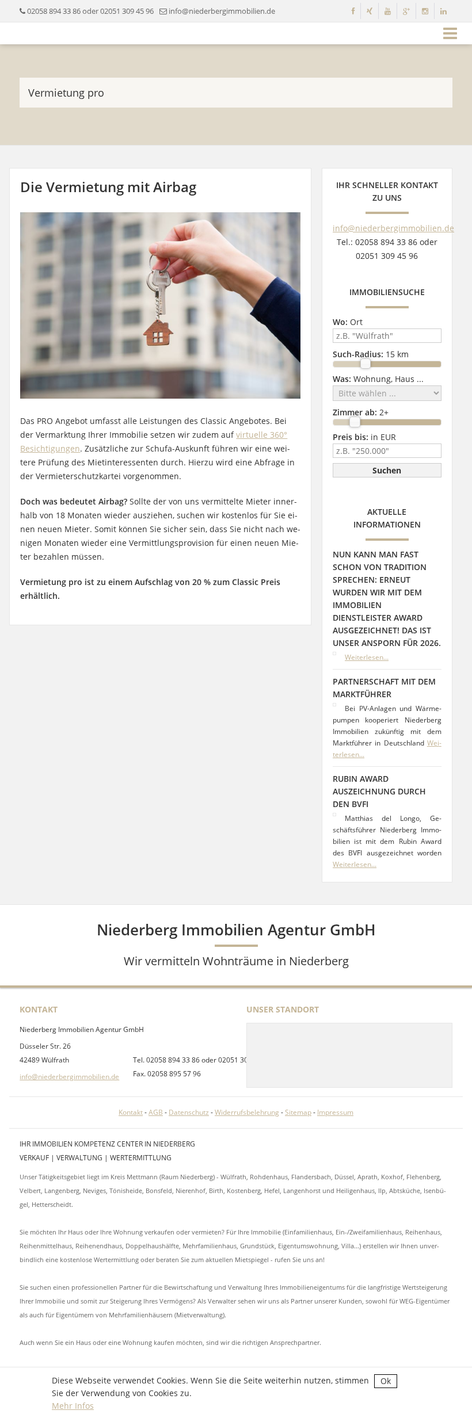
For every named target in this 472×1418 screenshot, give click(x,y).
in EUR (364, 436)
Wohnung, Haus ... (378, 378)
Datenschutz (189, 1112)
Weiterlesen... (367, 657)
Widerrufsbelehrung (247, 1112)
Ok (385, 1380)
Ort (348, 321)
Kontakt (131, 1112)
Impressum (335, 1112)
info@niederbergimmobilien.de (222, 11)
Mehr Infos (73, 1405)
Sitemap (298, 1112)
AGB (156, 1112)
